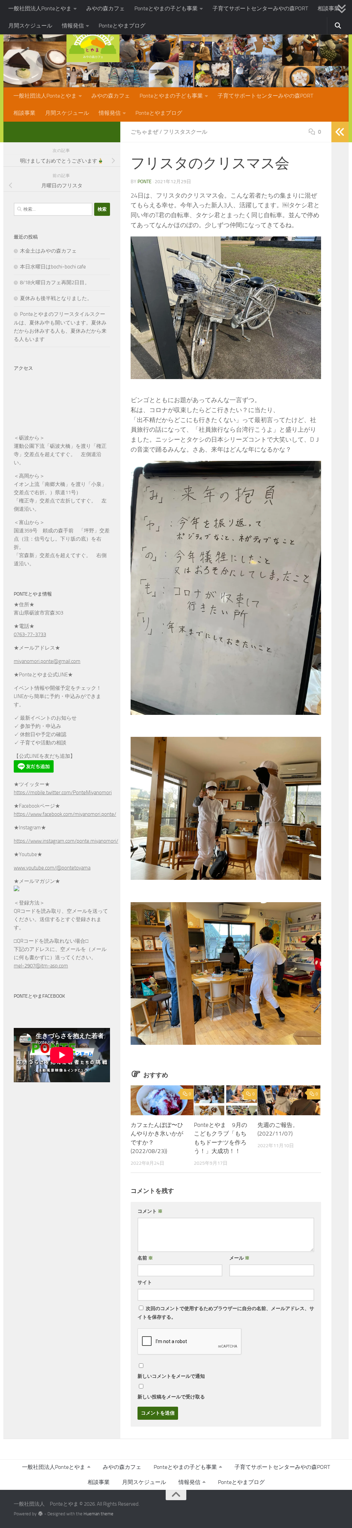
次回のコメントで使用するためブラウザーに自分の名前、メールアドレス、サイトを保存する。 (226, 1313)
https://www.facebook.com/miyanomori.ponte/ (65, 814)
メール (239, 1258)
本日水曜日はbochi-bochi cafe (53, 267)
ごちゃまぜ (144, 132)
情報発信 (73, 25)
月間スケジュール (30, 25)
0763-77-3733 (30, 634)
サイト (145, 1282)
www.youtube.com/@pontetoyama (52, 868)
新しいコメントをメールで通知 (171, 1376)
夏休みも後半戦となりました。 (56, 298)
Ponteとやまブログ (122, 25)
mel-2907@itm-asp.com (41, 966)
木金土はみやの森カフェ (48, 251)
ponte (145, 182)
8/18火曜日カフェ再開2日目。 (55, 282)
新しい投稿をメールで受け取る (171, 1397)
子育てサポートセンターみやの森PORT (260, 8)
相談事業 (329, 8)
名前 (145, 1258)
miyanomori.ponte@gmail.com (47, 661)
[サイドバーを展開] (340, 132)
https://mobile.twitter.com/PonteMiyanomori (63, 792)
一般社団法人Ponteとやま (40, 8)
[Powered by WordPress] (40, 1514)
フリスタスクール (185, 132)
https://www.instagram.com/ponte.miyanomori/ (66, 841)
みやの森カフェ (105, 8)
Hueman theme (98, 1513)
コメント (150, 1211)
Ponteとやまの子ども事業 (166, 8)
